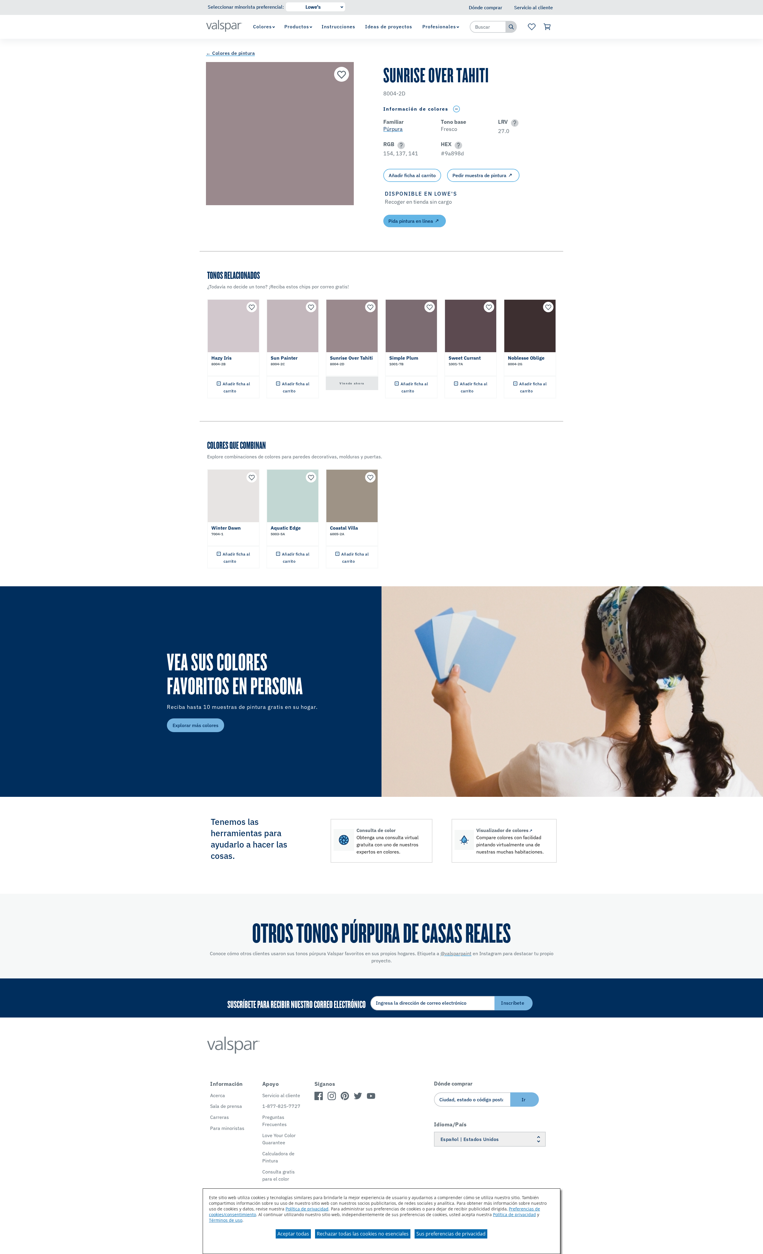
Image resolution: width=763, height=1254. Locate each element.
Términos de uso (225, 1220)
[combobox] (488, 27)
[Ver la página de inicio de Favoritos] (531, 27)
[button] (513, 123)
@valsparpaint (456, 953)
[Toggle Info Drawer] (456, 109)
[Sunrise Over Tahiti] (341, 74)
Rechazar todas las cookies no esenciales (363, 1233)
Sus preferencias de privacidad (451, 1233)
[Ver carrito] (547, 27)
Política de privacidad (307, 1209)
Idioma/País (450, 1124)
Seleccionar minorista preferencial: (246, 7)
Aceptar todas (293, 1233)
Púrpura (393, 129)
